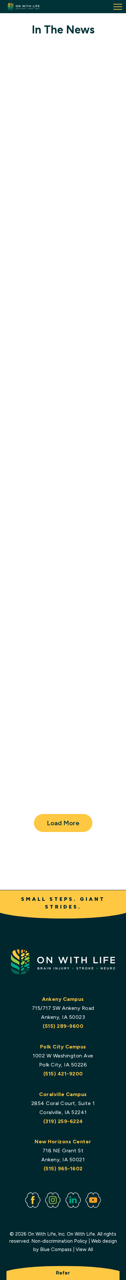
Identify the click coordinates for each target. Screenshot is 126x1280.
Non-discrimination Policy (59, 1241)
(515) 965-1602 (63, 1169)
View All (84, 1249)
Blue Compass (56, 1249)
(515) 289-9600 (63, 1026)
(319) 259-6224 (63, 1121)
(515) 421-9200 (63, 1074)
